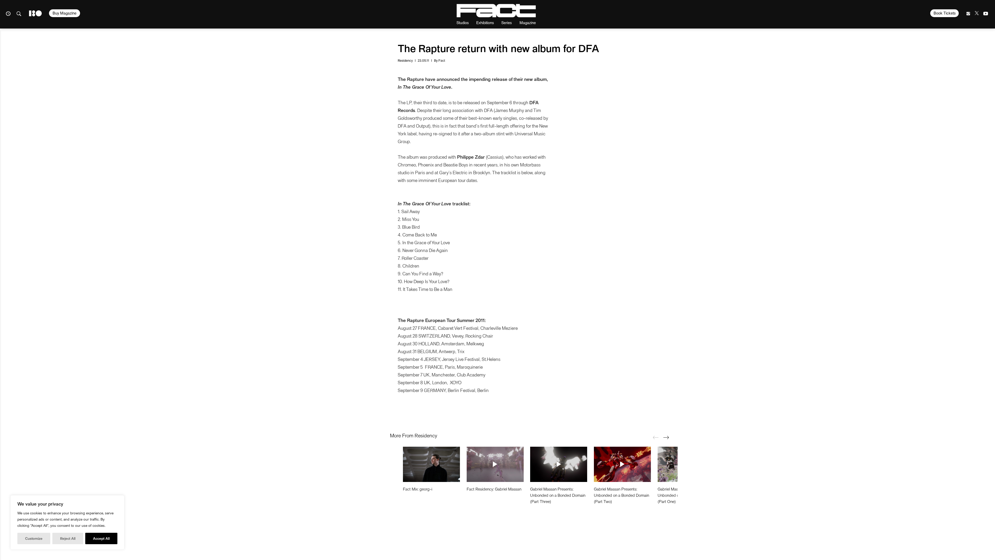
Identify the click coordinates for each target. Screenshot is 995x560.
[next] (665, 437)
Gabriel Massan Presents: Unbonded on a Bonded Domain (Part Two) (621, 495)
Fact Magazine (496, 10)
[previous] (655, 437)
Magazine (528, 22)
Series (506, 22)
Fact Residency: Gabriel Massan (494, 488)
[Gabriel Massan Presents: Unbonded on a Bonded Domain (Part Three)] (558, 464)
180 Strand (35, 13)
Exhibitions (485, 22)
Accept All (101, 538)
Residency (405, 60)
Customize (33, 538)
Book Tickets (945, 13)
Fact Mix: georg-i (417, 488)
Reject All (67, 538)
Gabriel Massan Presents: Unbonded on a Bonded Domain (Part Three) (557, 495)
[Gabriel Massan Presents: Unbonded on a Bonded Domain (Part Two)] (622, 464)
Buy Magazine (64, 13)
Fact (441, 60)
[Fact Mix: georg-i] (431, 464)
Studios (463, 22)
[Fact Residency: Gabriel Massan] (495, 464)
